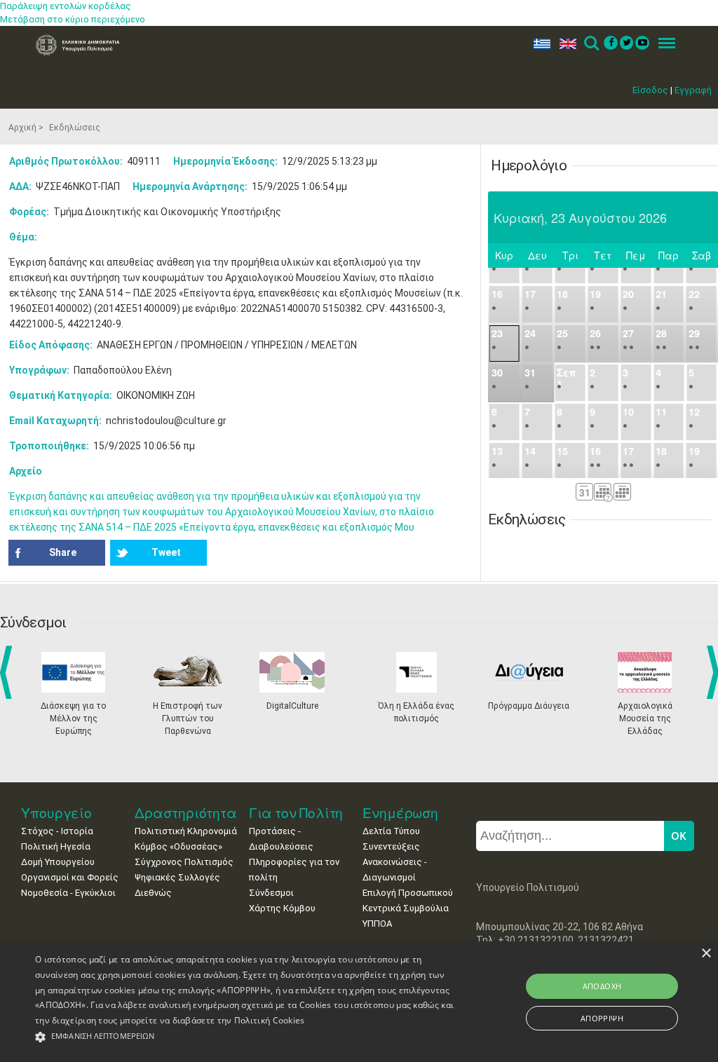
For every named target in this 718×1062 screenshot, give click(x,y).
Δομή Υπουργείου (58, 862)
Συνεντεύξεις (391, 846)
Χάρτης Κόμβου (282, 908)
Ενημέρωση (400, 813)
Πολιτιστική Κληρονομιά (186, 831)
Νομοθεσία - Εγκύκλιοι (68, 892)
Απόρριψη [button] (602, 1018)
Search (590, 44)
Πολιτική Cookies (269, 1020)
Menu (662, 44)
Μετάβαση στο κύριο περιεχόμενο (72, 19)
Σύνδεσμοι (271, 892)
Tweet (166, 552)
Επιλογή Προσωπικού (408, 892)
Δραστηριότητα (186, 813)
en (565, 44)
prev (9, 672)
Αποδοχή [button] (602, 986)
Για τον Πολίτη (296, 813)
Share (62, 552)
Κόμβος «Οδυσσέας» (178, 846)
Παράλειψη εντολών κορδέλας (65, 6)
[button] (245, 1037)
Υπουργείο (56, 813)
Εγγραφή (693, 90)
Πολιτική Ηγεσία (55, 846)
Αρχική (22, 127)
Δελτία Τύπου (391, 831)
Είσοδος (650, 90)
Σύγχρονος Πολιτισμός (184, 862)
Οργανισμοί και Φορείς (69, 877)
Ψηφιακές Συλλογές (177, 877)
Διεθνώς (153, 892)
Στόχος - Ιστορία (57, 831)
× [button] (705, 953)
